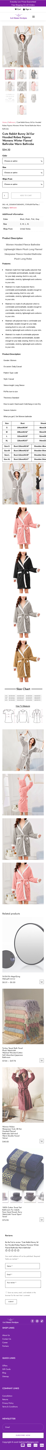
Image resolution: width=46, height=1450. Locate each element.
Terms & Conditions (10, 1406)
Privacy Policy (7, 1403)
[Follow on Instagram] (37, 1321)
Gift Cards (6, 1369)
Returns (5, 1399)
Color (4, 155)
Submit (11, 1302)
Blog (4, 1372)
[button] (40, 30)
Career (5, 1342)
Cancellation (7, 1395)
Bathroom (11, 122)
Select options (42, 982)
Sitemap (5, 1376)
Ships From (7, 179)
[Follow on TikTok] (42, 1321)
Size (4, 167)
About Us (6, 1335)
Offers (4, 1365)
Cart (19, 9)
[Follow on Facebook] (32, 1321)
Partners (5, 1346)
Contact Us (6, 1339)
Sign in (28, 9)
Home (4, 122)
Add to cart (26, 195)
